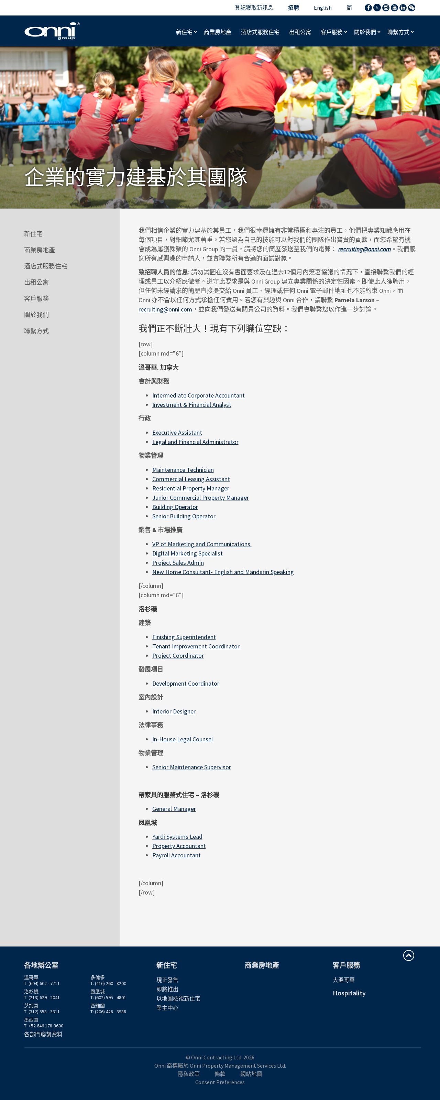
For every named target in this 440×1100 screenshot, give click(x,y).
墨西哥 (31, 1020)
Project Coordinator (178, 655)
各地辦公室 (41, 965)
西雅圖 (97, 1006)
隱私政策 (189, 1073)
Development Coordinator (185, 683)
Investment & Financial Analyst (191, 405)
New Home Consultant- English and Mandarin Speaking (223, 572)
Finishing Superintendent (184, 637)
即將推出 (167, 989)
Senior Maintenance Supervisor (191, 767)
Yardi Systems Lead (177, 836)
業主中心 (167, 1007)
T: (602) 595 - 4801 (108, 997)
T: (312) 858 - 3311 (42, 1011)
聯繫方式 (398, 32)
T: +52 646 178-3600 (43, 1026)
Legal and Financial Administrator (195, 442)
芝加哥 (31, 1006)
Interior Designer (174, 711)
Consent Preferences (220, 1082)
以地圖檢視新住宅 (178, 998)
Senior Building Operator (184, 516)
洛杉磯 (31, 991)
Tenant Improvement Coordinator (196, 646)
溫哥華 (31, 977)
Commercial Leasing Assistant (191, 479)
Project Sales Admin (178, 563)
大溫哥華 (344, 979)
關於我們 (365, 32)
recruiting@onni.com (165, 309)
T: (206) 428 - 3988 (108, 1011)
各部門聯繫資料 (43, 1034)
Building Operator (175, 507)
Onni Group (52, 31)
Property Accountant (179, 846)
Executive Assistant (177, 432)
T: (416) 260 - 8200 (108, 983)
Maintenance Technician (183, 470)
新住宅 (185, 32)
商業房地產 (39, 250)
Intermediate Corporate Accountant (198, 395)
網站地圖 (251, 1073)
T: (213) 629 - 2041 (42, 997)
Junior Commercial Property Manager (200, 497)
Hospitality (349, 992)
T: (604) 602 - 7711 (42, 983)
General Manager (174, 809)
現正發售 (167, 979)
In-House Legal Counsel (182, 739)
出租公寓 (36, 282)
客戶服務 (332, 32)
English (323, 7)
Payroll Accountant (176, 855)
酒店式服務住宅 (45, 266)
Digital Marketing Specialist (187, 553)
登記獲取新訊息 (254, 7)
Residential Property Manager (190, 488)
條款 (220, 1073)
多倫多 (97, 977)
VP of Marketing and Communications (202, 544)
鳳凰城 (97, 991)
